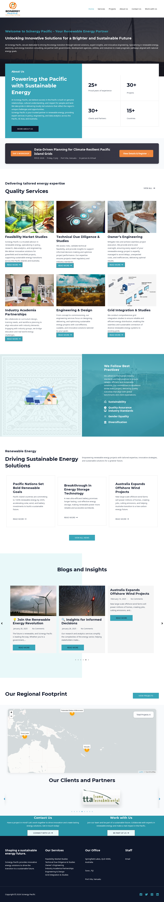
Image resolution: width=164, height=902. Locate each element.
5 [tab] (86, 660)
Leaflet (141, 772)
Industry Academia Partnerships (59, 868)
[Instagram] (152, 894)
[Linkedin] (157, 894)
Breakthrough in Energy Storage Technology (130, 591)
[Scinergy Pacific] (12, 8)
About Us (124, 9)
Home (91, 9)
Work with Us (151, 9)
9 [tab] (92, 811)
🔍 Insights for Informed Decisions (33, 621)
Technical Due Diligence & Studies (60, 862)
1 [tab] (75, 660)
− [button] (11, 716)
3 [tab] (80, 660)
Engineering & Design (54, 871)
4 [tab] (83, 660)
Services (101, 9)
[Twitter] (146, 894)
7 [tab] (87, 811)
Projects (112, 9)
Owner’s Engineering (54, 865)
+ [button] (11, 712)
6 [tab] (88, 660)
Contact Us (136, 9)
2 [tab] (78, 660)
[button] (149, 188)
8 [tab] (89, 811)
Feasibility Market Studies (56, 859)
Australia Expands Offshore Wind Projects (80, 591)
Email (127, 859)
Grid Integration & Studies (56, 874)
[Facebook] (141, 894)
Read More (24, 647)
